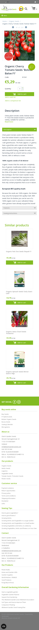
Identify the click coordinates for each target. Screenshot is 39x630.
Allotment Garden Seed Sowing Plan (13, 607)
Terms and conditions (9, 496)
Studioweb (5, 616)
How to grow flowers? (9, 515)
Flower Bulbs (6, 570)
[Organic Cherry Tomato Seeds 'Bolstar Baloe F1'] (19, 46)
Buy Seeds (5, 414)
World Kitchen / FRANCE (9, 577)
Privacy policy (6, 493)
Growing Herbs (6, 518)
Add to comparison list (13, 101)
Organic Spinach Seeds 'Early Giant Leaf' (19, 292)
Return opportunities (8, 491)
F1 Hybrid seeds (7, 417)
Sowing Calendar (7, 424)
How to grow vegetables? (10, 513)
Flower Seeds (6, 479)
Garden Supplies (7, 575)
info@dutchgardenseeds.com (11, 447)
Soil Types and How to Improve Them (14, 602)
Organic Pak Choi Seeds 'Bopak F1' (19, 251)
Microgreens (6, 427)
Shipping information (8, 498)
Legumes (5, 471)
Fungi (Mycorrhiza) (8, 583)
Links (3, 503)
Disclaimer (5, 501)
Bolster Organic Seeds (9, 419)
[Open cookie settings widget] (3, 626)
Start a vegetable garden (10, 592)
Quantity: (8, 89)
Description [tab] (7, 130)
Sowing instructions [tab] (10, 213)
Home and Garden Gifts (9, 572)
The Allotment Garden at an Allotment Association (18, 600)
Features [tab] (6, 208)
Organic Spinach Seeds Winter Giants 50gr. (17, 373)
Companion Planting (8, 605)
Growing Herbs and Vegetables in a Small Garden (18, 523)
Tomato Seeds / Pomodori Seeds (12, 476)
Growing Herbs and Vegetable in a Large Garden (18, 521)
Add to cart (22, 94)
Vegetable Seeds (7, 473)
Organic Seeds (14, 21)
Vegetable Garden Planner (10, 595)
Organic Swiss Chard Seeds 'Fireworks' (16, 332)
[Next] (26, 27)
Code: (7, 77)
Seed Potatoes (6, 580)
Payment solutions (8, 488)
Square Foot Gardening (9, 597)
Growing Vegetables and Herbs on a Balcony (16, 526)
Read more (9, 122)
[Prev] (13, 27)
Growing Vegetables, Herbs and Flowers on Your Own (19, 528)
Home (4, 21)
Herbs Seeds (6, 468)
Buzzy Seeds (6, 422)
